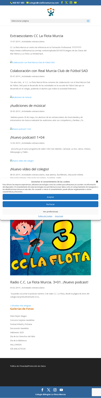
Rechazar (50, 204)
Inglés (58, 178)
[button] (97, 181)
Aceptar (50, 197)
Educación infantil (75, 174)
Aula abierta (51, 174)
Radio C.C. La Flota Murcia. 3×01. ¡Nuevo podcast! (49, 282)
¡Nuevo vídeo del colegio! (29, 169)
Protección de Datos (37, 366)
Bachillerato (62, 174)
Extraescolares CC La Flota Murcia (36, 35)
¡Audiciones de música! (28, 105)
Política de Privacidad (19, 366)
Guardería (51, 178)
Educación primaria (18, 178)
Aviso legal (59, 216)
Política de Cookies (45, 216)
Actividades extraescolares (33, 41)
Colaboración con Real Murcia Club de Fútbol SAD (49, 70)
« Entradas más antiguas (20, 305)
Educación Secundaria (36, 178)
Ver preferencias (50, 211)
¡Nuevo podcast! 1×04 (27, 137)
